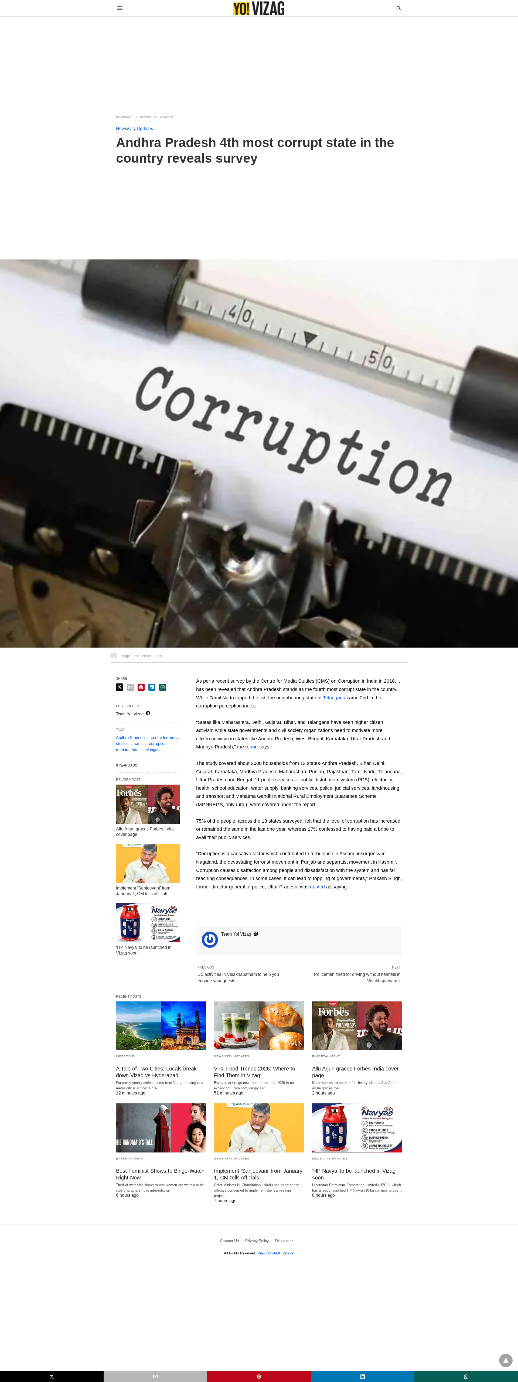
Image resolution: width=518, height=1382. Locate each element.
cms (139, 743)
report (251, 747)
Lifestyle (125, 1056)
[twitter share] (119, 687)
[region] (259, 62)
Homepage (125, 117)
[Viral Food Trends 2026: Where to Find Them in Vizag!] (259, 1025)
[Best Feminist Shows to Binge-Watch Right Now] (161, 1127)
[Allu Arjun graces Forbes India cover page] (148, 804)
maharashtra (127, 749)
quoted (317, 887)
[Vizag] (258, 8)
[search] (399, 8)
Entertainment (326, 1056)
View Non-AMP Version (276, 1253)
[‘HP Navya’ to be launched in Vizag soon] (148, 922)
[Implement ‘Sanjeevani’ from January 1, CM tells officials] (148, 863)
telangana (153, 749)
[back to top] (506, 1360)
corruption (157, 743)
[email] (155, 1376)
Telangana (334, 697)
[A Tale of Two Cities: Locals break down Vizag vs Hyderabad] (161, 1025)
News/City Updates (156, 117)
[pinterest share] (141, 687)
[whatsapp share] (162, 687)
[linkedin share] (151, 687)
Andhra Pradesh (130, 737)
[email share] (130, 687)
